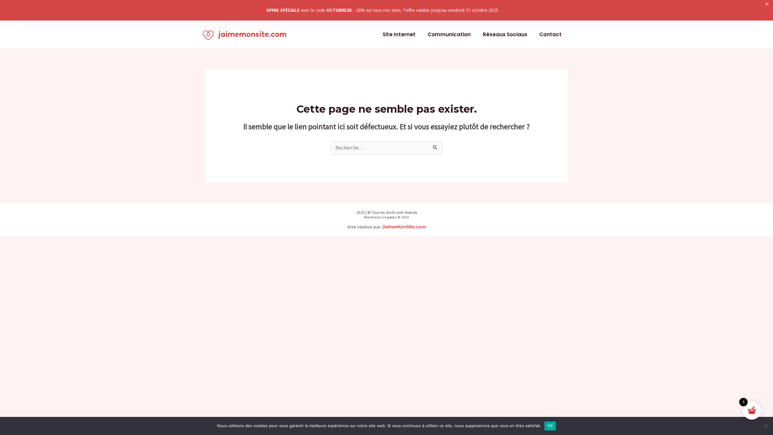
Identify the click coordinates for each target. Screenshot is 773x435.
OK (550, 425)
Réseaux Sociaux (505, 34)
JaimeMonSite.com (404, 227)
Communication (449, 34)
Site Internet (399, 34)
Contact (550, 34)
